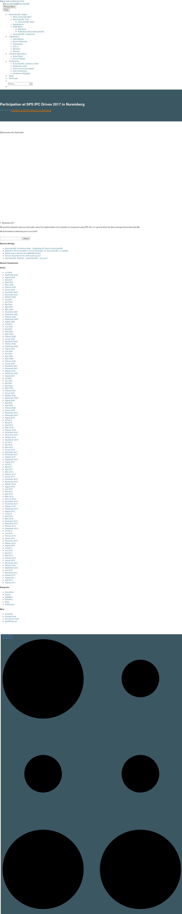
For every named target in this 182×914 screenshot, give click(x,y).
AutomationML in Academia (23, 34)
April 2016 (9, 494)
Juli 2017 (8, 464)
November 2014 (11, 523)
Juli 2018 (8, 442)
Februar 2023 (10, 336)
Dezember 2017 (11, 452)
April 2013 (9, 555)
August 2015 (10, 511)
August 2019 (10, 417)
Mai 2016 (8, 491)
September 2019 (11, 415)
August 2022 (10, 348)
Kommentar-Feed (12, 619)
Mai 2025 (8, 280)
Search (26, 238)
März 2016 (9, 496)
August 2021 (10, 376)
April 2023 (9, 331)
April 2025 (9, 282)
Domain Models (19, 58)
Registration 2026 (20, 66)
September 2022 (11, 346)
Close (6, 10)
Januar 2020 (10, 410)
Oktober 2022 (10, 343)
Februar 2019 (10, 430)
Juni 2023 (9, 326)
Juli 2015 (8, 513)
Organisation (14, 36)
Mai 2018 (8, 444)
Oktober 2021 (10, 371)
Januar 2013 (10, 560)
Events (7, 594)
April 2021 (9, 385)
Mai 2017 (8, 467)
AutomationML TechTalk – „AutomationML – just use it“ (26, 258)
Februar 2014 (10, 536)
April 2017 (9, 469)
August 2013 (10, 545)
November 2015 (11, 503)
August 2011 (10, 577)
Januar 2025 (10, 289)
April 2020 (9, 405)
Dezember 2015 (11, 501)
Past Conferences (20, 71)
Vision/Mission (18, 39)
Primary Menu (9, 6)
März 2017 (9, 472)
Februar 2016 (10, 499)
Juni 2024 (9, 302)
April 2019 (9, 425)
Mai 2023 (8, 329)
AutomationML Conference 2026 (25, 63)
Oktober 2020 (10, 395)
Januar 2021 (10, 393)
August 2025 (10, 277)
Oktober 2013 (10, 543)
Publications (9, 604)
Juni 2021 (9, 380)
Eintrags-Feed (10, 616)
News (11, 76)
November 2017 (11, 454)
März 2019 (9, 427)
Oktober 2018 (10, 437)
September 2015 (11, 508)
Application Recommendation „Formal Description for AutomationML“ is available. (37, 250)
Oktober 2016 (10, 484)
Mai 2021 (8, 383)
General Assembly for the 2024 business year (23, 255)
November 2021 (11, 368)
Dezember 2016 (11, 479)
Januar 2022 (10, 363)
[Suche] (9, 81)
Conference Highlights (21, 73)
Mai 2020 (8, 403)
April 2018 (9, 447)
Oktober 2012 (10, 565)
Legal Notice (7, 635)
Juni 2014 (9, 533)
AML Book (22, 29)
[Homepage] (16, 3)
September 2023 (11, 319)
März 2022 (9, 358)
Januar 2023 (10, 339)
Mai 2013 (8, 553)
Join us (15, 46)
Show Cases (18, 56)
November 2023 (11, 314)
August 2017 (10, 462)
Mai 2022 (8, 353)
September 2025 (11, 275)
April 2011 (9, 580)
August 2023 (10, 321)
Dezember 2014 (11, 521)
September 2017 (11, 459)
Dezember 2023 (11, 312)
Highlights (9, 597)
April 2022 (9, 356)
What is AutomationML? (22, 17)
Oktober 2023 (10, 317)
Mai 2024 (8, 304)
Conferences (14, 61)
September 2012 (11, 567)
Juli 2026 (8, 272)
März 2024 (9, 309)
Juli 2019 (8, 420)
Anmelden (9, 614)
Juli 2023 (8, 324)
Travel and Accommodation (23, 68)
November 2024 (11, 294)
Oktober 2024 (10, 297)
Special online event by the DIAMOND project (22, 253)
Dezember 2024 (11, 292)
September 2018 (11, 440)
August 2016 (10, 486)
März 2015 (9, 518)
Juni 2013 (9, 550)
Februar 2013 (10, 558)
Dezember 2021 (11, 366)
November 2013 (11, 540)
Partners (16, 51)
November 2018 (11, 435)
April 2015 (9, 516)
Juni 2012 (9, 570)
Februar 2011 (10, 582)
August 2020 (10, 400)
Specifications (18, 24)
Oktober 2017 (10, 457)
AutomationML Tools (21, 19)
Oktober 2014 (10, 526)
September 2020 (11, 398)
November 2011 (11, 572)
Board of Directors (20, 41)
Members (16, 49)
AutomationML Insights (18, 14)
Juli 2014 (8, 531)
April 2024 (9, 307)
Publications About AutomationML (31, 31)
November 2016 (11, 481)
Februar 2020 (10, 408)
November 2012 (11, 563)
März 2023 (9, 334)
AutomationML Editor (26, 22)
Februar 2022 (10, 361)
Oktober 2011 (10, 575)
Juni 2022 (9, 351)
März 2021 (9, 388)
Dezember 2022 (11, 341)
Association (9, 592)
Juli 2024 (8, 299)
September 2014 (11, 528)
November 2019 (11, 412)
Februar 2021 (10, 390)
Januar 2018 (10, 449)
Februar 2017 (10, 474)
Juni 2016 (9, 489)
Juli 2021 (8, 378)
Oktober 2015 (10, 506)
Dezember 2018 (11, 432)
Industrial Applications (17, 53)
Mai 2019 (8, 422)
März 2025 (9, 284)
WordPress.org (11, 621)
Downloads (13, 78)
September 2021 (11, 373)
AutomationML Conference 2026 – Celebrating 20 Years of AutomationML (34, 248)
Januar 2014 (10, 538)
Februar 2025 (10, 287)
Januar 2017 (10, 476)
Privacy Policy (8, 638)
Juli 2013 (8, 548)
